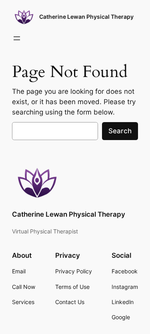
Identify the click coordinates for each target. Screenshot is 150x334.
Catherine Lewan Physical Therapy (86, 16)
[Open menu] (17, 38)
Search (120, 131)
